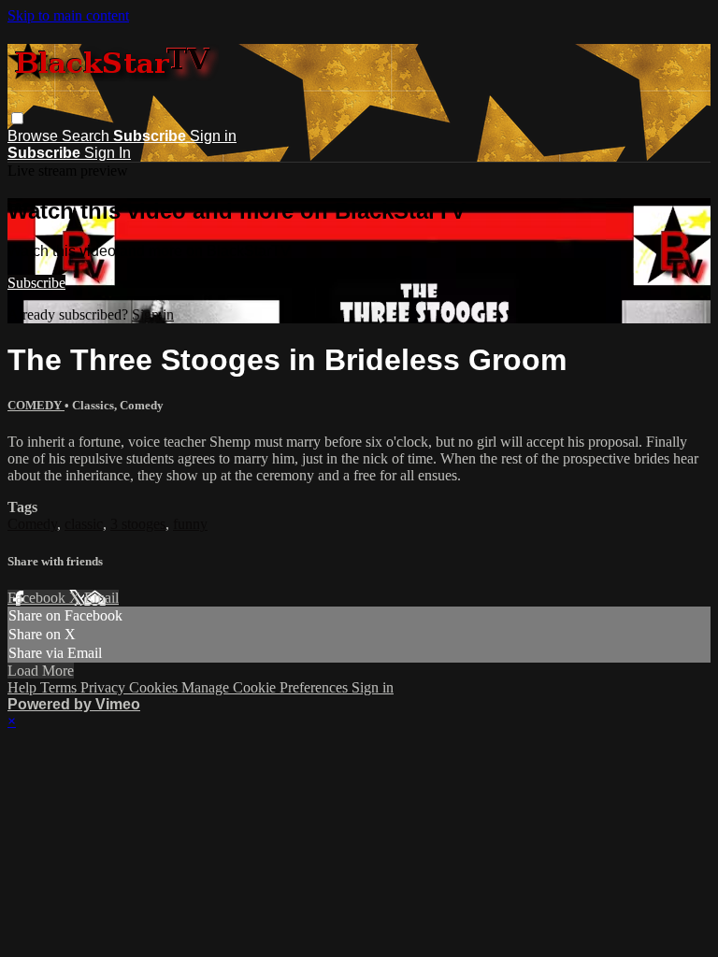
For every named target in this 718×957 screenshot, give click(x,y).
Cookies (155, 687)
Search (87, 136)
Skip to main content (68, 15)
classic (84, 524)
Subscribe (36, 283)
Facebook (38, 598)
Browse (34, 136)
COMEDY (36, 405)
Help (23, 687)
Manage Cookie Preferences (266, 687)
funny (190, 524)
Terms (60, 687)
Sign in (213, 136)
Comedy (32, 524)
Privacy (104, 687)
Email (101, 598)
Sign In (107, 153)
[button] (17, 118)
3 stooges (137, 524)
